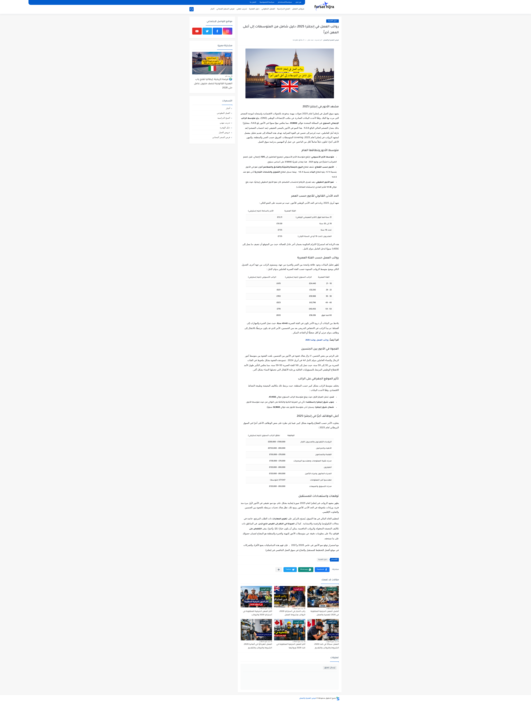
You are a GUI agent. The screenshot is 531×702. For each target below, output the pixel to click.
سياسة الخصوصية (267, 2)
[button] (322, 569)
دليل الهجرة (254, 9)
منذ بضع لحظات (331, 608)
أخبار (212, 9)
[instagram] (227, 31)
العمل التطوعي (268, 9)
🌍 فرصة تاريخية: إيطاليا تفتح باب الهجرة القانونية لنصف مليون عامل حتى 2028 (213, 83)
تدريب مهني (241, 9)
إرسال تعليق (329, 668)
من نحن (298, 2)
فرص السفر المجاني (225, 9)
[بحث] (191, 9)
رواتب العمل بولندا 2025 (317, 340)
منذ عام (227, 76)
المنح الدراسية (283, 9)
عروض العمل (298, 9)
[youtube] (197, 31)
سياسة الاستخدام (285, 2)
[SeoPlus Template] (337, 698)
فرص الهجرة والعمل (307, 698)
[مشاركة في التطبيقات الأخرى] (278, 569)
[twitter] (207, 31)
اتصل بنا (253, 2)
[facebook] (217, 31)
